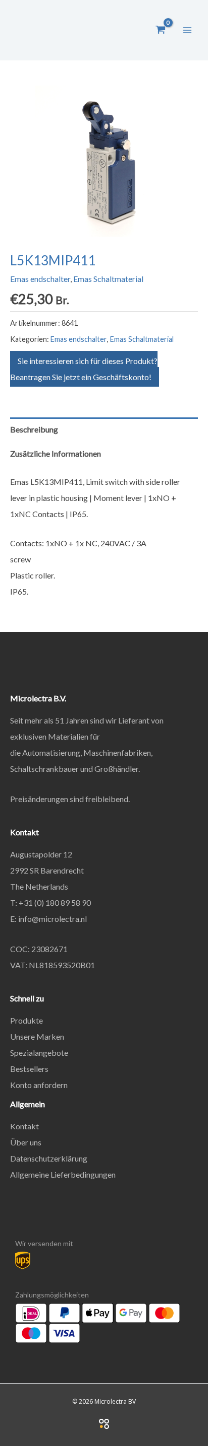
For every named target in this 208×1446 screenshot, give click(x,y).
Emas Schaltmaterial (108, 278)
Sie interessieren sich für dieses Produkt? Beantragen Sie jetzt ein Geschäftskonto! (84, 369)
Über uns (25, 1142)
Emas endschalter (40, 278)
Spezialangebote (39, 1052)
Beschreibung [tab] (34, 429)
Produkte (26, 1020)
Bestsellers (29, 1068)
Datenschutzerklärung (48, 1158)
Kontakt (24, 1126)
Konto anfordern (39, 1085)
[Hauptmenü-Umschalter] (187, 29)
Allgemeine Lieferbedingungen (63, 1174)
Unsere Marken (37, 1036)
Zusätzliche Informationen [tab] (55, 453)
